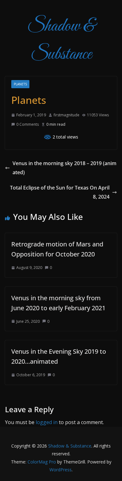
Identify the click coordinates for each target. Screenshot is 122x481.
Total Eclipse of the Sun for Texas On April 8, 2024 (59, 192)
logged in (47, 422)
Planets (20, 84)
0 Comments (27, 124)
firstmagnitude (66, 115)
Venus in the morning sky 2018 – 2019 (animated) (64, 168)
